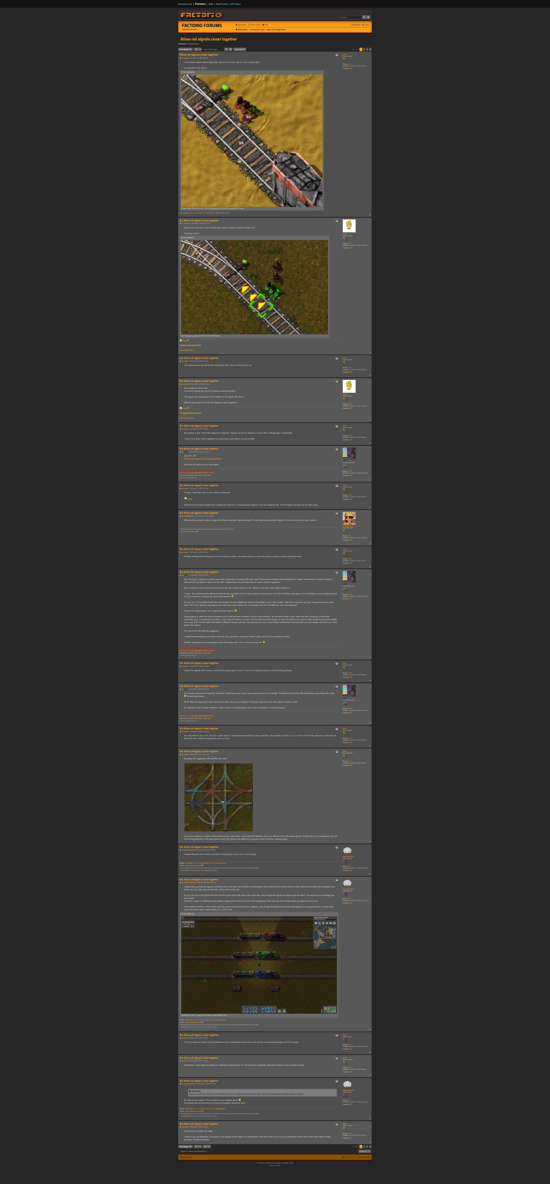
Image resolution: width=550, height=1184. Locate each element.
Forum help (207, 475)
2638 (349, 243)
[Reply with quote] (337, 55)
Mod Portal (222, 4)
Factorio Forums (202, 25)
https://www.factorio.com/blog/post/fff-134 (202, 459)
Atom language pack (193, 866)
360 (349, 1044)
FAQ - (196, 475)
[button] (370, 49)
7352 (349, 536)
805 (349, 866)
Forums (200, 3)
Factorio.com (185, 4)
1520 (349, 64)
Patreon (193, 532)
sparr (345, 54)
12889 (350, 471)
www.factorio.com (189, 29)
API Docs (235, 4)
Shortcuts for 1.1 (191, 863)
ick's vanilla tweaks (218, 863)
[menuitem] (254, 25)
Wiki (210, 4)
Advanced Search (202, 473)
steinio (345, 233)
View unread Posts (187, 350)
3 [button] (367, 49)
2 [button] (364, 49)
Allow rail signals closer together (208, 39)
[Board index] (202, 15)
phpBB (267, 1163)
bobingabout (348, 526)
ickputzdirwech (193, 44)
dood (345, 1035)
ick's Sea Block (204, 863)
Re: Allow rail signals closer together (199, 220)
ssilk (344, 461)
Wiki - (201, 475)
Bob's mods (192, 529)
